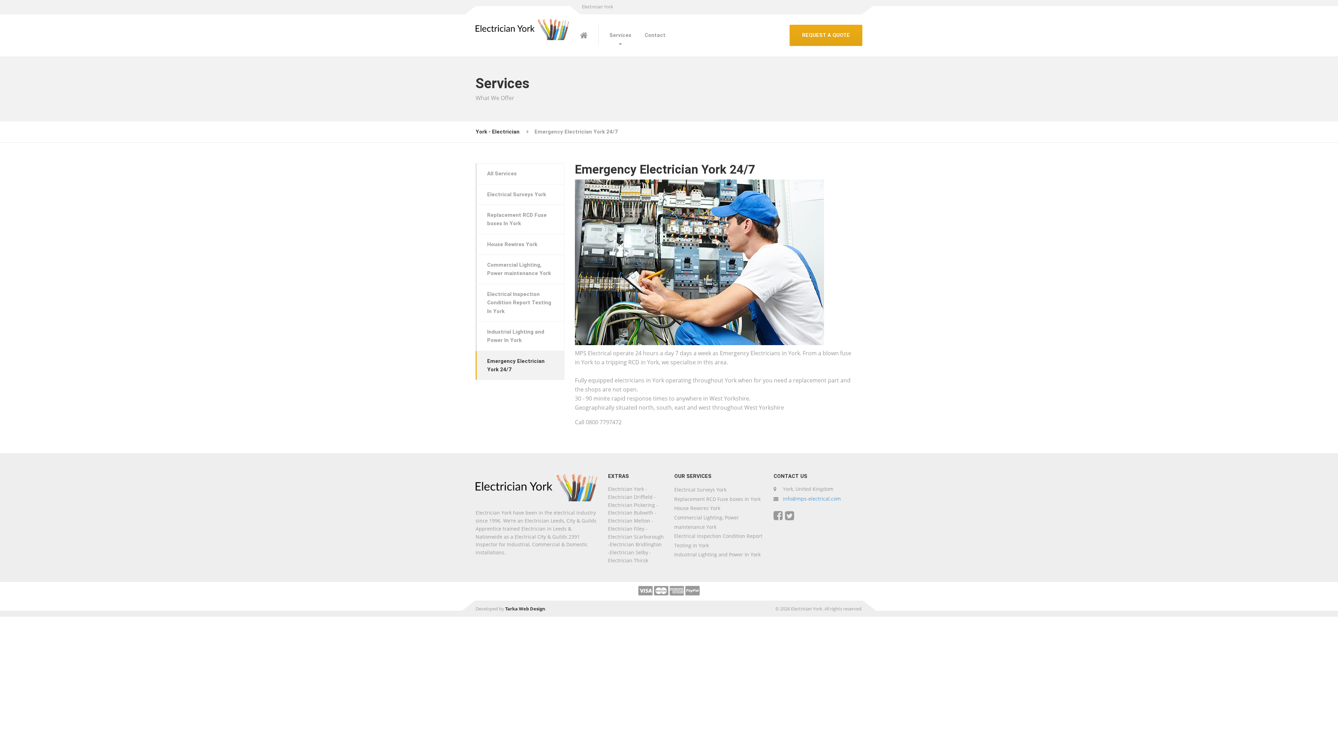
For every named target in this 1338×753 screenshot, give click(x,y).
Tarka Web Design (525, 609)
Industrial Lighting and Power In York (515, 336)
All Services (502, 173)
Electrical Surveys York (516, 194)
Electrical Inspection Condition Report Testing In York (519, 302)
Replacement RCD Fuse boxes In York (517, 219)
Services (620, 35)
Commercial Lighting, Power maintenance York (519, 269)
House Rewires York (512, 244)
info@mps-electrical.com (812, 498)
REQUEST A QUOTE (826, 35)
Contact (655, 35)
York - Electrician (498, 132)
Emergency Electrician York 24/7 (516, 365)
